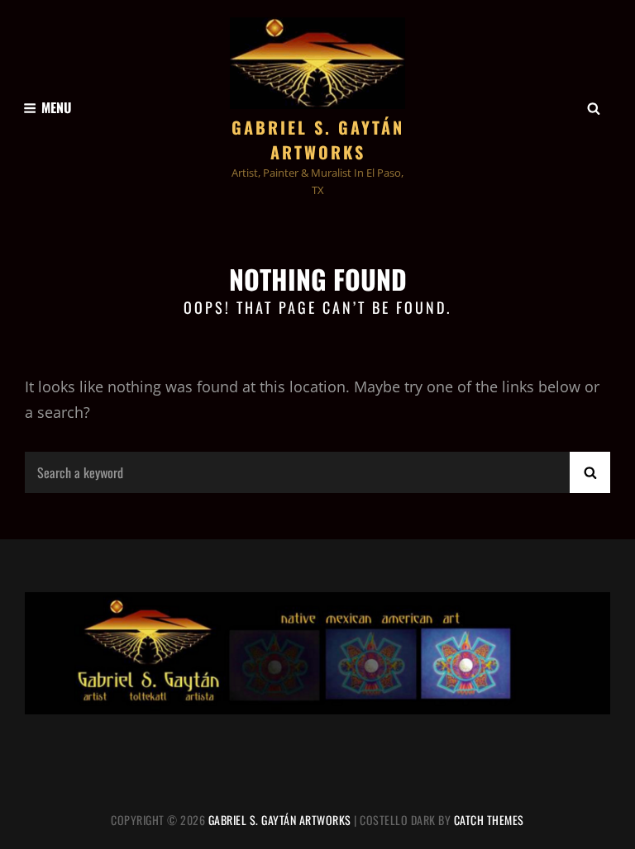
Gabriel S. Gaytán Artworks (318, 139)
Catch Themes (489, 819)
